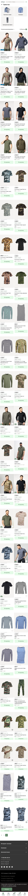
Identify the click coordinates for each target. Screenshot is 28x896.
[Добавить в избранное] (12, 49)
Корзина (14, 894)
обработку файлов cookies (9, 885)
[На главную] (3, 2)
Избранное (19, 894)
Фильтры (24, 29)
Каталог (8, 894)
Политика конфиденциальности (8, 880)
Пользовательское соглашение (8, 876)
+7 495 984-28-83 (5, 857)
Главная (3, 894)
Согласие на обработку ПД (7, 878)
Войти (25, 894)
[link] (7, 41)
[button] (26, 1)
